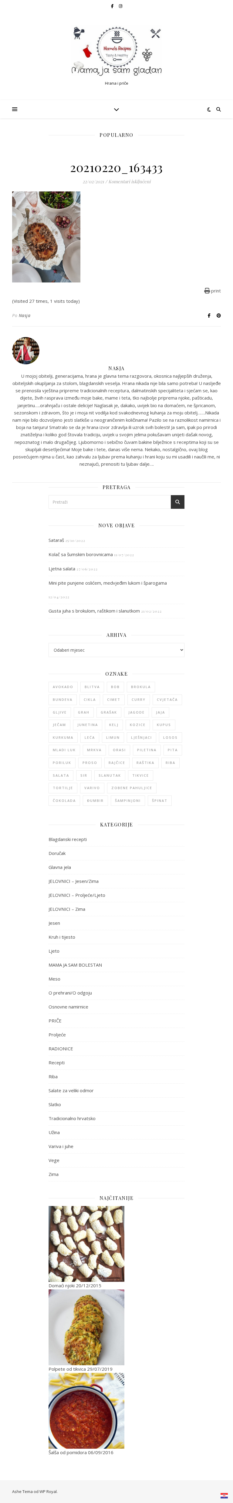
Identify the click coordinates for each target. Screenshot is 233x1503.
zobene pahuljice (131, 787)
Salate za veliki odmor (71, 1090)
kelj (114, 724)
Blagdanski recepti (68, 839)
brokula (141, 686)
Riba (53, 1076)
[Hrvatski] (224, 1495)
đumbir (95, 800)
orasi (119, 750)
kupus (164, 724)
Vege (54, 1160)
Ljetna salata (62, 569)
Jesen (54, 923)
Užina (54, 1132)
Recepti (57, 1062)
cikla (90, 699)
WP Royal (48, 1491)
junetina (87, 724)
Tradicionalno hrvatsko (72, 1118)
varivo (92, 787)
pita (173, 750)
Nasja (25, 315)
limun (113, 737)
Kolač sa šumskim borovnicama (81, 554)
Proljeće (57, 1035)
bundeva (63, 699)
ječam (59, 724)
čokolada (64, 800)
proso (90, 762)
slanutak (110, 775)
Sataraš (56, 540)
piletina (147, 750)
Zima (54, 1174)
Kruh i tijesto (62, 937)
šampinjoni (128, 800)
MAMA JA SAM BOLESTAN (75, 965)
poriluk (62, 762)
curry (139, 699)
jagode (136, 712)
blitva (92, 686)
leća (90, 737)
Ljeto (54, 951)
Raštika (145, 762)
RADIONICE (61, 1048)
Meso (54, 979)
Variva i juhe (61, 1146)
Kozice (138, 724)
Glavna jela (60, 867)
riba (170, 762)
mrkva (94, 750)
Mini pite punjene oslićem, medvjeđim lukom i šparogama (108, 583)
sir (83, 775)
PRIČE (55, 1021)
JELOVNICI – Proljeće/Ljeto (77, 895)
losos (170, 737)
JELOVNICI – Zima (67, 909)
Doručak (57, 853)
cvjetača (167, 699)
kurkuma (63, 737)
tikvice (140, 775)
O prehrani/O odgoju (70, 993)
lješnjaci (141, 737)
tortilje (63, 787)
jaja (160, 712)
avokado (63, 686)
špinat (159, 800)
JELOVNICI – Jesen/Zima (74, 881)
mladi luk (64, 750)
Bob (115, 686)
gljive (60, 712)
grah (83, 712)
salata (61, 775)
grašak (109, 712)
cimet (113, 699)
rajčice (117, 762)
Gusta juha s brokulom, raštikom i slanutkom (94, 611)
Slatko (55, 1104)
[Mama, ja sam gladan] (116, 51)
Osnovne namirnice (68, 1007)
